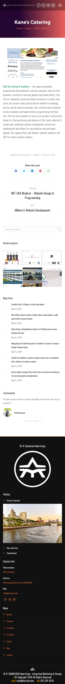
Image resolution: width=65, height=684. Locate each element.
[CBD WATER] (13, 258)
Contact (9, 654)
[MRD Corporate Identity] (32, 258)
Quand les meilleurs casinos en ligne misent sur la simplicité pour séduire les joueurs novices (35, 359)
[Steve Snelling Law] (13, 277)
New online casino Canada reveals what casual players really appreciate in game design (34, 316)
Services (9, 621)
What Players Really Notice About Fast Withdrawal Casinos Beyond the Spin (34, 330)
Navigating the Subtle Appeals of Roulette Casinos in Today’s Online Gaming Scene (35, 345)
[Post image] (6, 305)
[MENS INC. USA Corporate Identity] (52, 258)
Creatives (10, 627)
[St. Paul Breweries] (32, 277)
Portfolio (10, 634)
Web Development (24, 154)
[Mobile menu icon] (60, 5)
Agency (9, 614)
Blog (8, 648)
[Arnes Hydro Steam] (52, 277)
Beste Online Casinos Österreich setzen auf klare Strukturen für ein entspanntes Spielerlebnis (35, 373)
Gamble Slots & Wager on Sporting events (27, 304)
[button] (25, 421)
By (37, 154)
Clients (9, 641)
